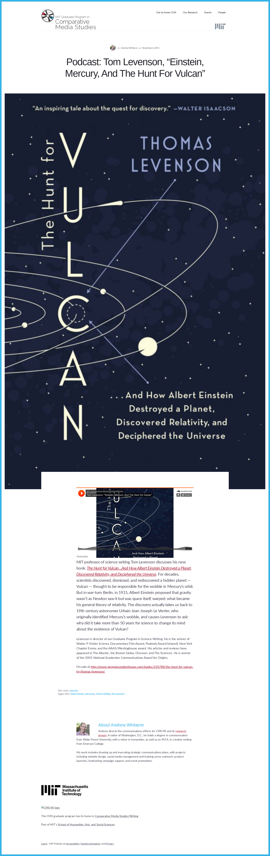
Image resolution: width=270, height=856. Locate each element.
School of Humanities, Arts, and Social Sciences (86, 824)
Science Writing (103, 694)
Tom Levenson (118, 694)
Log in (44, 844)
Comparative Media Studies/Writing (116, 816)
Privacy (110, 844)
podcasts (74, 691)
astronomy (90, 694)
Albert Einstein (77, 694)
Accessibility (72, 844)
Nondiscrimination (90, 844)
